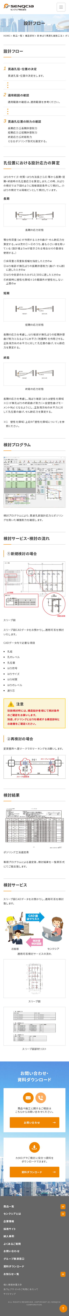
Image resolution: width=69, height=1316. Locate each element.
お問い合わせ (32, 1122)
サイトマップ (10, 1293)
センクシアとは (12, 1213)
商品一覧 (9, 1206)
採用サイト (10, 1229)
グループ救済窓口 (14, 1258)
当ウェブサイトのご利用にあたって (21, 1289)
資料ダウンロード (32, 1172)
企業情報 (9, 1221)
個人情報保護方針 (13, 1284)
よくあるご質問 (12, 1244)
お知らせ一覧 (11, 1274)
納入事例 (9, 1236)
